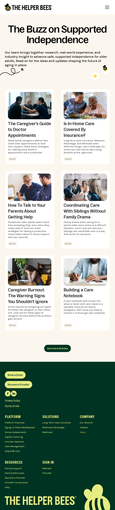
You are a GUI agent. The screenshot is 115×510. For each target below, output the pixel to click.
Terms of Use (12, 405)
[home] (28, 7)
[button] (107, 7)
